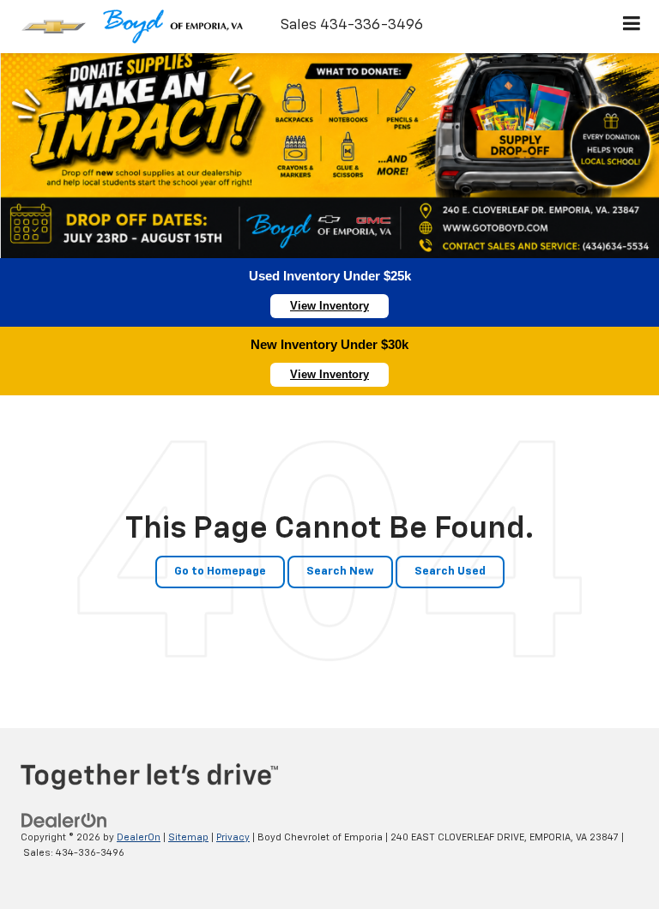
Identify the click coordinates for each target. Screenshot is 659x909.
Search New (340, 571)
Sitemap (188, 837)
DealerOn (138, 837)
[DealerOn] (64, 820)
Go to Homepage (220, 571)
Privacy (233, 837)
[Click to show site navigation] (632, 26)
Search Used (450, 571)
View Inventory (329, 305)
